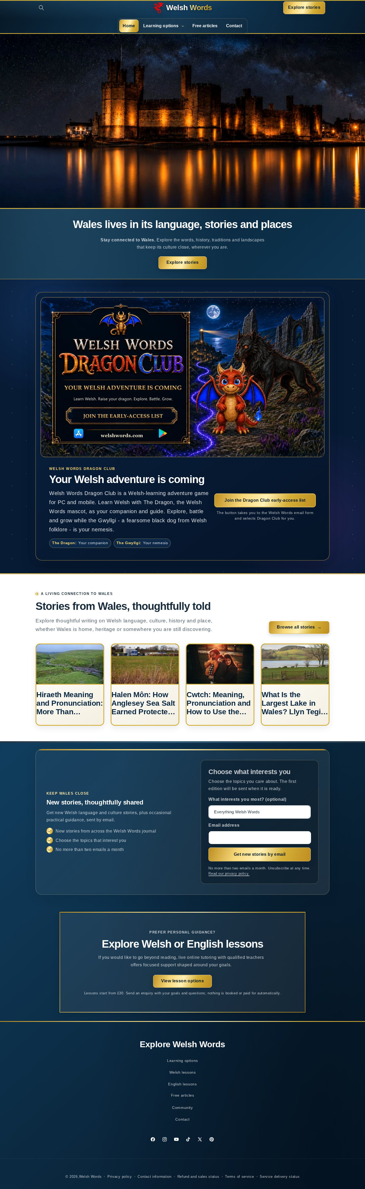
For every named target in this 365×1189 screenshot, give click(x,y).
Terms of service (239, 1177)
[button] (41, 8)
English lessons (182, 1084)
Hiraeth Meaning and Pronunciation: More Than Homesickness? (69, 703)
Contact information (154, 1177)
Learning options (182, 1060)
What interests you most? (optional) (247, 799)
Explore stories (304, 7)
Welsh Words (90, 1177)
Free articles (182, 1095)
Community (185, 1109)
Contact (182, 1119)
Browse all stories (299, 627)
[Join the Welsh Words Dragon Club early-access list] (182, 377)
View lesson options (182, 981)
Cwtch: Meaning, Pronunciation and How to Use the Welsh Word (219, 703)
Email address (223, 825)
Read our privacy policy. (228, 874)
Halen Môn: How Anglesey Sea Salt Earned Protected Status (143, 703)
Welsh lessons (182, 1072)
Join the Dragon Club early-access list (264, 500)
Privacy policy (119, 1177)
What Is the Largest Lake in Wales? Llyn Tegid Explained (293, 703)
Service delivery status (280, 1177)
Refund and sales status (198, 1177)
